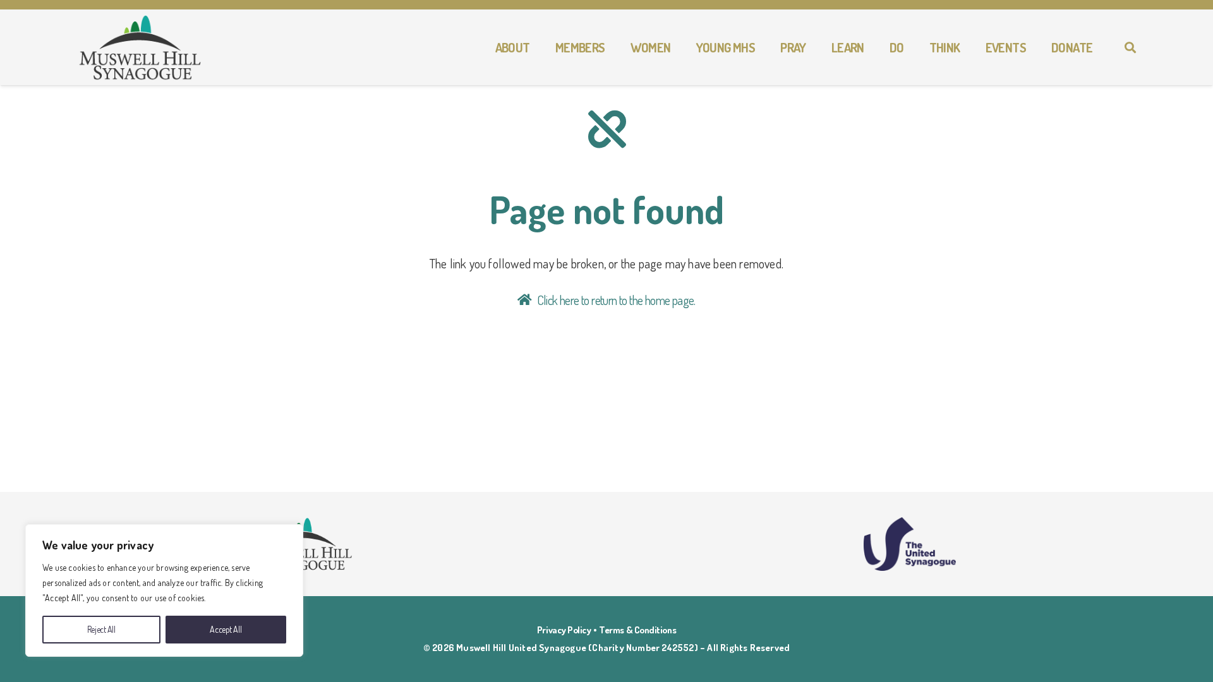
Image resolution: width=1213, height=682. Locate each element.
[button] (537, 47)
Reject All (101, 629)
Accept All (225, 629)
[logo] (140, 48)
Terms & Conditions (637, 630)
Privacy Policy (564, 630)
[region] (164, 590)
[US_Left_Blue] (910, 544)
